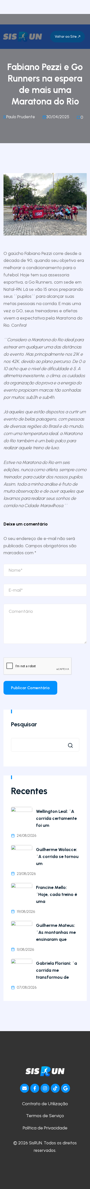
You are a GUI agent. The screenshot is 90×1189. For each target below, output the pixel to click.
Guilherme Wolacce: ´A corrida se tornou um (57, 856)
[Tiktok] (55, 1088)
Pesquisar (24, 724)
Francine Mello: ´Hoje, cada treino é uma (56, 894)
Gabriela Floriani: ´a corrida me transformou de (56, 970)
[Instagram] (45, 1088)
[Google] (65, 1088)
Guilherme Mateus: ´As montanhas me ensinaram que (56, 932)
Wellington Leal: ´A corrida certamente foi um (56, 818)
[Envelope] (24, 1088)
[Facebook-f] (34, 1088)
